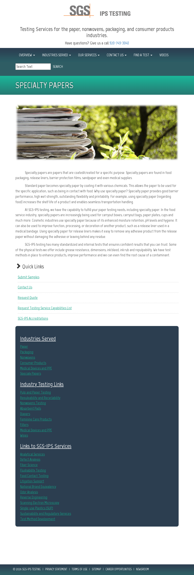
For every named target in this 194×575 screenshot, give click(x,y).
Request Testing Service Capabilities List (45, 308)
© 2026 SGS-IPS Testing (27, 569)
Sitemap (96, 569)
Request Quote (28, 297)
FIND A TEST (142, 55)
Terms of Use (79, 569)
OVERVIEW (26, 55)
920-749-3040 (119, 43)
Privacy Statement (56, 569)
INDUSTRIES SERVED (55, 55)
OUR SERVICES (87, 55)
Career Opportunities (119, 569)
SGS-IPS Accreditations (33, 318)
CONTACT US (115, 55)
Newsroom (142, 569)
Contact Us (25, 287)
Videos (163, 55)
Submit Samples (28, 277)
